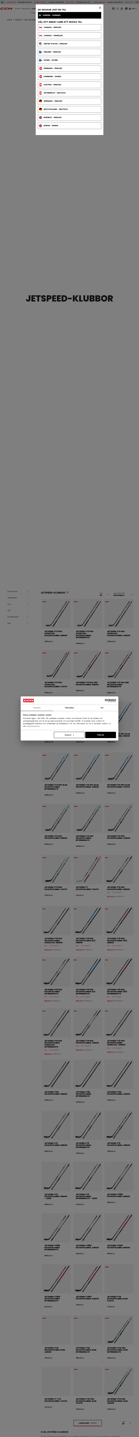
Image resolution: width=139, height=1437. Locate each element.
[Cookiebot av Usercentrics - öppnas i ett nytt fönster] (106, 700)
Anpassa (68, 735)
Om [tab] (102, 708)
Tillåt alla (100, 735)
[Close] (99, 7)
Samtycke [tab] (37, 708)
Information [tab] (69, 708)
